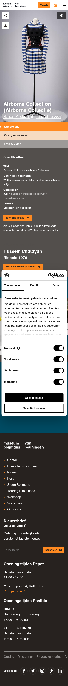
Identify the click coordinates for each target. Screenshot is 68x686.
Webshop (14, 497)
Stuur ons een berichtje (46, 230)
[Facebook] (24, 671)
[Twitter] (33, 671)
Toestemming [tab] (12, 285)
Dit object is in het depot (17, 208)
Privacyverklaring (49, 656)
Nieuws (12, 472)
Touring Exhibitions (21, 491)
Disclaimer (25, 656)
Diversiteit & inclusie (22, 466)
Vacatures (14, 503)
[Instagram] (42, 671)
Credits (9, 656)
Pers (10, 478)
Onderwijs (14, 509)
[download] (5, 25)
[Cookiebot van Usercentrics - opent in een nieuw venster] (48, 275)
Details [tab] (34, 285)
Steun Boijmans (18, 484)
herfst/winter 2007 (48, 116)
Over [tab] (56, 285)
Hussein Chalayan (16, 116)
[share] (5, 15)
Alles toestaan (34, 397)
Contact (12, 460)
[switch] (58, 359)
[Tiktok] (51, 671)
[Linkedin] (60, 671)
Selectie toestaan (34, 408)
